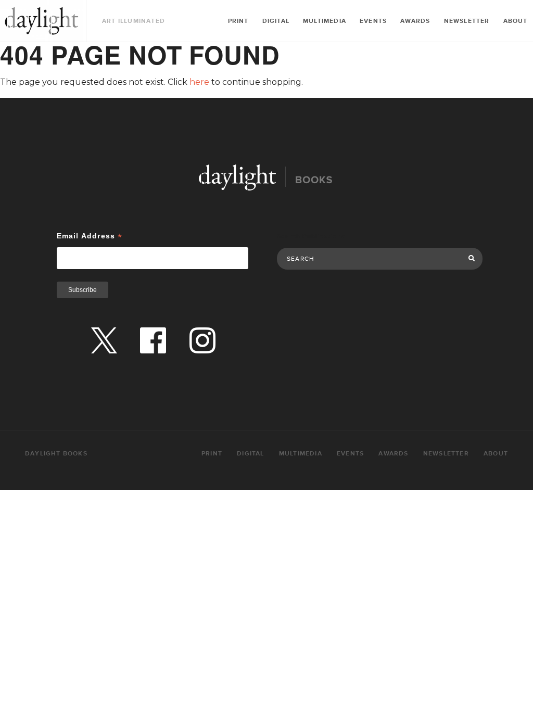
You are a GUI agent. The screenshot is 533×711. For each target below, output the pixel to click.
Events (373, 21)
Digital (275, 21)
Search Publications (311, 236)
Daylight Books (41, 21)
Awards (415, 21)
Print (238, 21)
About (515, 21)
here (199, 82)
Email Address (90, 236)
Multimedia (324, 21)
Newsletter (467, 21)
